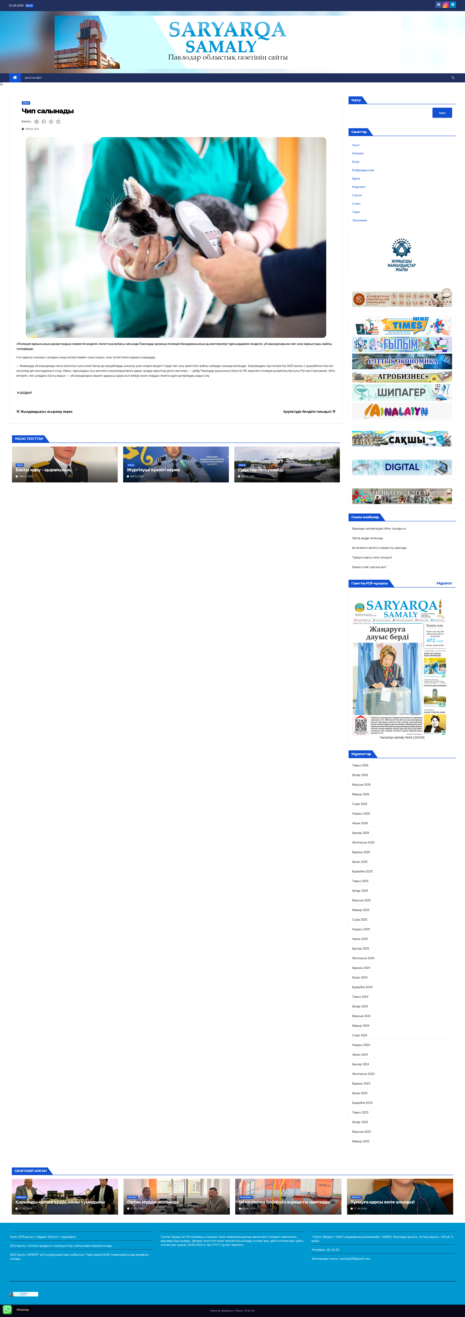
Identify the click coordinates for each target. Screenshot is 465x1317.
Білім (355, 161)
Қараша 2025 (361, 852)
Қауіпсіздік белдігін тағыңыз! (308, 411)
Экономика (359, 220)
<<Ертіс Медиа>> (323, 1236)
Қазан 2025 (360, 861)
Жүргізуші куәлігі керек (153, 469)
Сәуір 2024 (359, 1035)
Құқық (26, 103)
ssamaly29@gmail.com (354, 1258)
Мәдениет (358, 186)
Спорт (356, 203)
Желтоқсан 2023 (363, 1073)
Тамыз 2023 (360, 1112)
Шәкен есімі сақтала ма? (369, 567)
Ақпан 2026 (360, 823)
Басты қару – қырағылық (43, 469)
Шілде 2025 (360, 890)
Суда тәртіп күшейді (261, 469)
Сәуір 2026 (359, 803)
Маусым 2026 (361, 784)
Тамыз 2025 (360, 881)
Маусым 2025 (361, 900)
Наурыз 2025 (361, 929)
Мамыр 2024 (361, 1025)
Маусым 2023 (361, 1131)
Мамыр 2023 (361, 1141)
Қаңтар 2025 (360, 948)
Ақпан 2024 (360, 1054)
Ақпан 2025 (360, 938)
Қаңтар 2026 (360, 832)
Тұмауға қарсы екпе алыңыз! (372, 557)
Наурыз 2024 (361, 1045)
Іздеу (356, 100)
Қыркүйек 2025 (362, 871)
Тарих (356, 212)
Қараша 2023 (361, 1083)
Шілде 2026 (360, 775)
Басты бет (33, 77)
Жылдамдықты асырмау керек (46, 411)
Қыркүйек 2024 (362, 987)
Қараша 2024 (361, 967)
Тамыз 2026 (360, 765)
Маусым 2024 (361, 1016)
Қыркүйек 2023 (362, 1102)
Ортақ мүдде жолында (367, 538)
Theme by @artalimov (222, 1310)
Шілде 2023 (360, 1122)
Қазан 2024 (360, 977)
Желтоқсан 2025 (363, 842)
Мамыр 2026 (361, 794)
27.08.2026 (25, 1208)
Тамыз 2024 (360, 996)
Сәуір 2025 (359, 919)
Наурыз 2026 (361, 813)
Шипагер (356, 1197)
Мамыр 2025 (361, 910)
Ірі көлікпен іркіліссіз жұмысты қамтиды (379, 547)
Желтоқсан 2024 (363, 958)
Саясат (357, 195)
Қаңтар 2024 (360, 1064)
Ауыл (355, 145)
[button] (453, 77)
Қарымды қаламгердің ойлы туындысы (379, 528)
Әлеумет (358, 153)
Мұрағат (444, 583)
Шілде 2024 (360, 1006)
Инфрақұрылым (363, 170)
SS (252, 1310)
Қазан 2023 (360, 1093)
